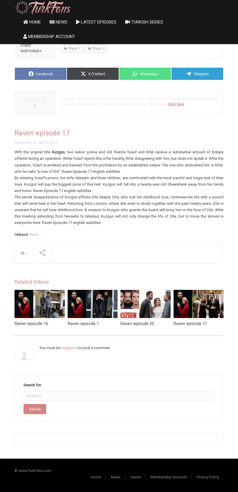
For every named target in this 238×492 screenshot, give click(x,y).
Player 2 (98, 48)
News (61, 22)
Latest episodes (98, 22)
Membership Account (51, 36)
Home (34, 22)
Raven (34, 234)
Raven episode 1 (83, 323)
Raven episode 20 (137, 323)
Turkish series (146, 22)
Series (135, 477)
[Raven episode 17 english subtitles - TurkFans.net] (43, 7)
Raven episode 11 (190, 323)
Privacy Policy (208, 477)
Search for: (33, 385)
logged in (69, 348)
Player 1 (74, 48)
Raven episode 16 (31, 323)
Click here (176, 104)
